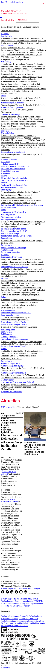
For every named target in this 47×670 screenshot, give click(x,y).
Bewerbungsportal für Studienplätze (16, 599)
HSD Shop (5, 162)
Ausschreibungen (8, 310)
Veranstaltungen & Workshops (13, 247)
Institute (4, 278)
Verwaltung (6, 62)
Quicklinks (22, 20)
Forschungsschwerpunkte (11, 257)
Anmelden (5, 668)
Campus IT (23, 618)
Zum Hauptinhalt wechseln (12, 2)
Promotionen (6, 245)
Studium (26, 27)
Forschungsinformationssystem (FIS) (16, 313)
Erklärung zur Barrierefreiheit (13, 169)
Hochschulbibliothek (9, 618)
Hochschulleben (7, 133)
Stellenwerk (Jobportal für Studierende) (22, 604)
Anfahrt (4, 588)
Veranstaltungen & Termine (12, 103)
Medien (4, 183)
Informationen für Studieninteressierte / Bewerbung (22, 205)
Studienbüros (36, 616)
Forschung (34, 27)
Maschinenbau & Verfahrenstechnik (16, 180)
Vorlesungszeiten (8, 215)
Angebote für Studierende (11, 391)
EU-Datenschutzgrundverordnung (15, 166)
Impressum (12, 588)
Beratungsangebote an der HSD (14, 231)
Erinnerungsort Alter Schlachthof (14, 625)
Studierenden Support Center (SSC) (16, 616)
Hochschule (6, 27)
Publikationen (6, 334)
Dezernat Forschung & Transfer (14, 324)
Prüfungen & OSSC (9, 219)
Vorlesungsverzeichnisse (11, 217)
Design (4, 176)
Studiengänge (6, 190)
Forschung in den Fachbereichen (14, 267)
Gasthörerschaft (7, 380)
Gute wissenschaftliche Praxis (13, 322)
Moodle (12, 603)
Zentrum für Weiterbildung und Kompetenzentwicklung (19, 619)
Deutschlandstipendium (10, 252)
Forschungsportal (8, 329)
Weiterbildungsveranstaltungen (13, 373)
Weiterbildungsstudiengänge (12, 366)
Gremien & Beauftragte (10, 114)
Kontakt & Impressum (10, 171)
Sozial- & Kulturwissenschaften (14, 185)
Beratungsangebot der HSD (26, 601)
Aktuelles (5, 34)
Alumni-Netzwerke (9, 159)
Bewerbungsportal (8, 207)
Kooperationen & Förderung (13, 152)
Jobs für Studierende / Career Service (16, 236)
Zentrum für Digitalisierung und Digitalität (22, 622)
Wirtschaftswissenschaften (12, 187)
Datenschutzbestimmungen (28, 588)
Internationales (7, 238)
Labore (4, 297)
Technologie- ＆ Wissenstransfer (14, 339)
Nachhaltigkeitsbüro (37, 623)
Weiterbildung (14, 31)
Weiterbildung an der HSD (12, 363)
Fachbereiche (16, 27)
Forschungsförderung (10, 315)
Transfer (4, 31)
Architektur (5, 173)
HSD (3, 407)
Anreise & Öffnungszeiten (12, 107)
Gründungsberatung (9, 336)
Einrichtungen (7, 45)
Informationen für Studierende (13, 229)
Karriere (27, 606)
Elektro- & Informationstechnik (14, 178)
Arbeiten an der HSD (10, 164)
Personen (5, 131)
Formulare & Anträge (10, 233)
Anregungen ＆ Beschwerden (13, 212)
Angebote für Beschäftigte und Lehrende (18, 382)
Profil (3, 96)
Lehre (3, 210)
